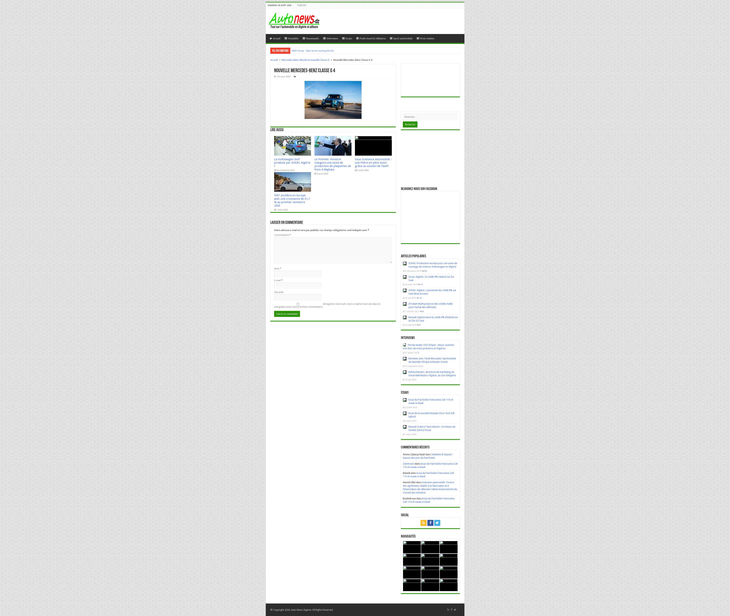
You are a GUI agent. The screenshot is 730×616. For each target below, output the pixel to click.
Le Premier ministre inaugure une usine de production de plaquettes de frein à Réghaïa (332, 164)
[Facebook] (430, 523)
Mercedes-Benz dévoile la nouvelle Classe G (305, 60)
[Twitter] (437, 523)
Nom (277, 268)
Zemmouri (408, 463)
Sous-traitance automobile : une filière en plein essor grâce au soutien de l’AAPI (373, 163)
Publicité (301, 5)
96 (426, 271)
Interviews (332, 38)
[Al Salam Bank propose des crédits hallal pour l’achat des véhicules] (405, 304)
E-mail (278, 280)
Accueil (276, 38)
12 (422, 284)
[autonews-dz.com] (294, 20)
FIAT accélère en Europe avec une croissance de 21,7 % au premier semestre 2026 (292, 200)
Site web (278, 292)
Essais (349, 38)
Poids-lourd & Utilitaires (373, 38)
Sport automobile (403, 38)
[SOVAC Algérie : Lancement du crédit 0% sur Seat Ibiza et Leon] (405, 290)
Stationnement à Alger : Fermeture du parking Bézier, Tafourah (324, 50)
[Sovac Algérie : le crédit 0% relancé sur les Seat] (405, 277)
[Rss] (424, 523)
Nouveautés (312, 38)
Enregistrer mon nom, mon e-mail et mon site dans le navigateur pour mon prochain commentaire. (327, 305)
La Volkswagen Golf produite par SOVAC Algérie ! (292, 163)
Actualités (293, 38)
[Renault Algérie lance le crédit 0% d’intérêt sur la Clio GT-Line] (405, 317)
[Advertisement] (430, 158)
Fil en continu (427, 38)
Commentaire (282, 235)
